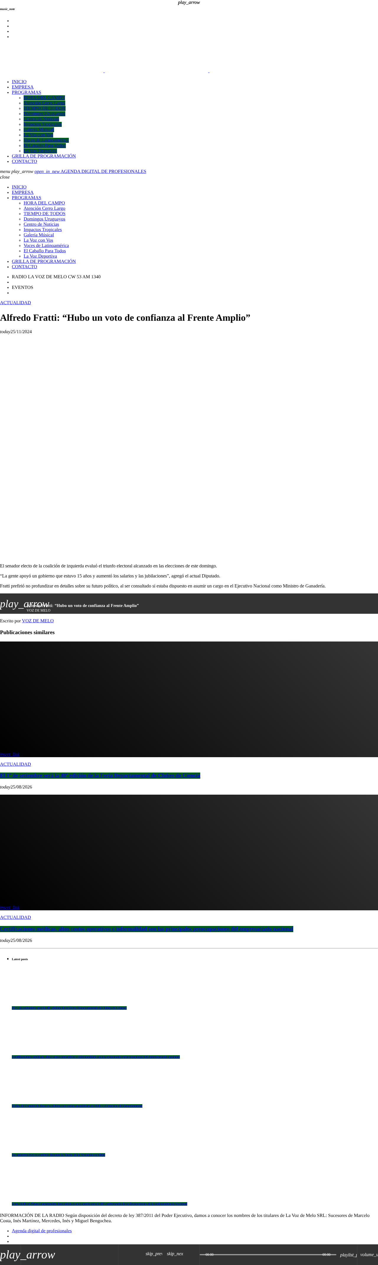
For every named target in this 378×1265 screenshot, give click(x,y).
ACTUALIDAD (15, 302)
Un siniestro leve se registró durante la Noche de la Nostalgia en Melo (58, 1155)
